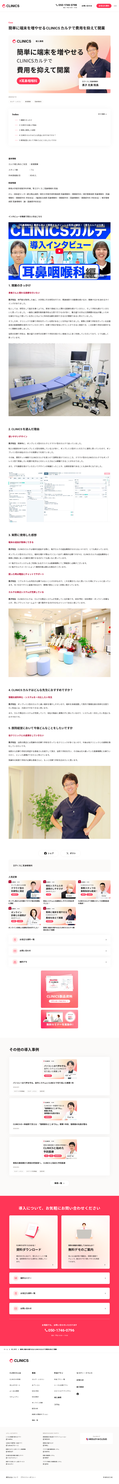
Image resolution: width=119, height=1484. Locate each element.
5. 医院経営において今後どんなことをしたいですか (37, 140)
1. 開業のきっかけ (25, 120)
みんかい (10, 1464)
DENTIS (47, 1451)
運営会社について (12, 1477)
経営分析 (35, 1408)
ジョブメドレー (13, 1458)
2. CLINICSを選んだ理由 (27, 125)
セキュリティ (14, 1397)
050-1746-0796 (67, 5)
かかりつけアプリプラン (62, 1391)
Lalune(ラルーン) (13, 1445)
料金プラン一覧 (59, 1379)
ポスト (73, 853)
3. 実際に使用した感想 (27, 130)
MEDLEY (10, 1451)
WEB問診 (35, 1397)
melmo (10, 1439)
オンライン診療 (37, 1403)
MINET (47, 1458)
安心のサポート (15, 1385)
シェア (51, 853)
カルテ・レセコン (38, 1379)
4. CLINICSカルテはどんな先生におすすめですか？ (37, 135)
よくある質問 (14, 1391)
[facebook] (78, 1394)
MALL (46, 1445)
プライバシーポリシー (28, 1477)
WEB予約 (35, 1391)
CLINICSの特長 (15, 1379)
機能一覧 (35, 1420)
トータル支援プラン (61, 1385)
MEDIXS (47, 1439)
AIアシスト (36, 1385)
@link (46, 1464)
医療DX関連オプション (40, 1414)
